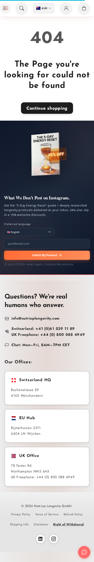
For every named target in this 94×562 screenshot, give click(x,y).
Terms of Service (47, 514)
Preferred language (17, 224)
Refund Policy (73, 514)
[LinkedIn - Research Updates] (40, 539)
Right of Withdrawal (68, 524)
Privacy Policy (20, 514)
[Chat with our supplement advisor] (84, 552)
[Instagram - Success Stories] (53, 539)
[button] (5, 8)
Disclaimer (41, 524)
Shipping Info (19, 524)
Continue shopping (47, 108)
